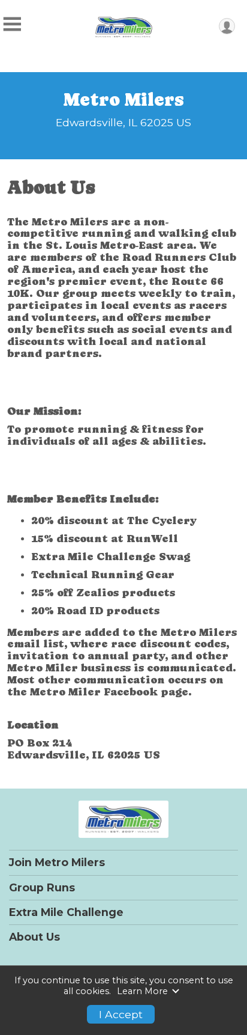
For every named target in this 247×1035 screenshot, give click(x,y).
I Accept (121, 1014)
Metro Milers (124, 99)
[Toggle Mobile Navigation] (12, 24)
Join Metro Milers (57, 862)
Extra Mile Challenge (66, 912)
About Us (34, 937)
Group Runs (42, 888)
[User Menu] (227, 26)
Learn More (142, 991)
